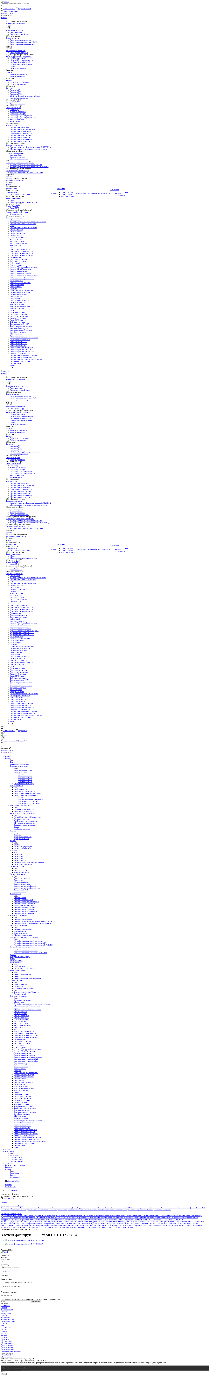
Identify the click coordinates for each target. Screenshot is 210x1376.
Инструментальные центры (73, 1210)
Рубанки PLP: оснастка (126, 1225)
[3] (7, 1248)
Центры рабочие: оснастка (103, 1216)
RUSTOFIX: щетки (166, 1220)
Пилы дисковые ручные (23, 770)
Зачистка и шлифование (23, 929)
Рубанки (60, 1210)
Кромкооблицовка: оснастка (56, 1223)
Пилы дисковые (7, 1345)
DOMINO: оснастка (109, 1220)
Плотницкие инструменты (24, 809)
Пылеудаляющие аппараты (11, 1351)
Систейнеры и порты (22, 878)
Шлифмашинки (20, 898)
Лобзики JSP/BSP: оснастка (166, 1223)
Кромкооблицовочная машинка (26, 951)
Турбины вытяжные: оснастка (104, 1227)
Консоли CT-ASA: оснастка (17, 1223)
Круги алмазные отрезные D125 (108, 1223)
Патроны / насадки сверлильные (25, 1225)
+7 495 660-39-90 (7, 13)
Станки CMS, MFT (21, 984)
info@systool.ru (8, 1198)
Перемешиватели (95, 1210)
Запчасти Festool (7, 1310)
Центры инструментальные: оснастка (79, 1216)
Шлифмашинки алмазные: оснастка (62, 1218)
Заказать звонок (7, 752)
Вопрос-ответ (6, 1327)
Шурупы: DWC (159, 1218)
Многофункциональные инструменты (28, 941)
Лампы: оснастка (150, 1223)
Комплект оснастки (176, 1222)
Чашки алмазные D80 (155, 1216)
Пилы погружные (25, 776)
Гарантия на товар (8, 1321)
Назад (12, 760)
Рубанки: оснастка (165, 1225)
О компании (14, 1173)
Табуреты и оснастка (66, 1227)
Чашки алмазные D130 (121, 1216)
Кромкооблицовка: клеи (37, 1223)
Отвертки (9, 1225)
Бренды (4, 1329)
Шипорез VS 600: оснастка (39, 1218)
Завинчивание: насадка (149, 1222)
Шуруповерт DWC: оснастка (143, 1218)
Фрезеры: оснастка (58, 1216)
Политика (4, 1312)
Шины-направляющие (22, 974)
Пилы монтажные (20, 790)
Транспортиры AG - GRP (83, 1227)
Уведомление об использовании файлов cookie (17, 1368)
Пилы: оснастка (83, 1225)
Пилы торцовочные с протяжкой (30, 799)
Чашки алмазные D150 (138, 1216)
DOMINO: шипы (82, 1220)
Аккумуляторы (13, 1222)
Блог (2, 1325)
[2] (5, 1248)
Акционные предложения (10, 1208)
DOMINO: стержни (124, 1220)
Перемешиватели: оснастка (67, 1225)
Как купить (14, 1155)
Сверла (175, 1225)
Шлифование (175, 1218)
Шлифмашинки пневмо (23, 919)
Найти (4, 1374)
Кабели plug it (163, 1222)
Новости (4, 1308)
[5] (12, 1248)
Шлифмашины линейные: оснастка (31, 1220)
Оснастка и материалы (22, 1000)
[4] (10, 1248)
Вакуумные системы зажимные (78, 1222)
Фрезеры (17, 835)
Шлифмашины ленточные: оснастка (62, 1220)
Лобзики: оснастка (184, 1223)
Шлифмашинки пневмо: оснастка (88, 1218)
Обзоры (4, 1331)
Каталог (13, 762)
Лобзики (17, 845)
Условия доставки (7, 1319)
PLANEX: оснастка (138, 1220)
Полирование (94, 1225)
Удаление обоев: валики (124, 1227)
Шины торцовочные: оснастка (174, 1216)
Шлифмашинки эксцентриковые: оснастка (116, 1218)
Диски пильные (118, 1222)
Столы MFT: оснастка (50, 1227)
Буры (47, 1220)
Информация (6, 1314)
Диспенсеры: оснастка (132, 1222)
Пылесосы (18, 854)
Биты (21, 1222)
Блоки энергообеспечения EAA (54, 1222)
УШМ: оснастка (45, 1216)
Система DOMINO (21, 870)
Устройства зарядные (31, 1216)
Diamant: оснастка (95, 1220)
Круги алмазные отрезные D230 (132, 1223)
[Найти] (22, 6)
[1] (2, 1248)
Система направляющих (16, 1227)
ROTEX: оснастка (152, 1220)
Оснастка (4, 1337)
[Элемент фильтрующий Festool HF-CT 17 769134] (24, 1240)
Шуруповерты (6, 1341)
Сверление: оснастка (185, 1225)
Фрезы (167, 1218)
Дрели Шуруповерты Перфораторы (27, 817)
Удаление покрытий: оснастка (12, 1216)
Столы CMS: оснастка (34, 1227)
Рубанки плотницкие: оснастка (147, 1225)
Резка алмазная (19, 966)
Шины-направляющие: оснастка (16, 1218)
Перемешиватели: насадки (47, 1225)
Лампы (86, 1210)
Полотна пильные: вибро (108, 1225)
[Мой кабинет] (2, 728)
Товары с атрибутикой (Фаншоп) (26, 992)
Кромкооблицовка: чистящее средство (81, 1223)
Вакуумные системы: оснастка (101, 1222)
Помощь (4, 1315)
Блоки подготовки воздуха (33, 1222)
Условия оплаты (7, 1317)
